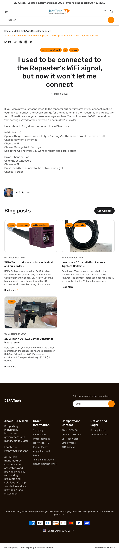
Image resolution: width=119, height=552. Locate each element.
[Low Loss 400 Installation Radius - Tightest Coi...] (88, 236)
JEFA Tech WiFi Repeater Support (32, 31)
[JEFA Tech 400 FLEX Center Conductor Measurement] (31, 312)
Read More (10, 290)
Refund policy (11, 547)
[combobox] (59, 20)
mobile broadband (40, 225)
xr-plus (74, 50)
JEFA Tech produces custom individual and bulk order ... (28, 264)
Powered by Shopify (105, 547)
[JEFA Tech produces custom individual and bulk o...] (31, 236)
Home (7, 31)
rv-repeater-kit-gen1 (51, 50)
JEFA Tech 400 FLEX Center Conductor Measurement (28, 340)
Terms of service (45, 547)
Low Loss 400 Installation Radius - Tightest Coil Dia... (83, 264)
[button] (8, 11)
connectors (23, 225)
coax (12, 225)
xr (65, 50)
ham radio (80, 225)
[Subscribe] (111, 403)
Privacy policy (27, 547)
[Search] (111, 20)
